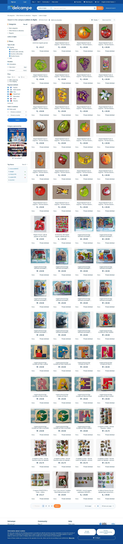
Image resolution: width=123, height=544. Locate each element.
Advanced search (110, 8)
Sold (10, 58)
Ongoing (11, 47)
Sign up (13, 2)
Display (96, 20)
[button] (94, 8)
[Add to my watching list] (47, 25)
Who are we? (11, 524)
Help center (71, 524)
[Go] (97, 506)
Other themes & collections (16, 30)
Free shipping (13, 81)
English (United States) (108, 2)
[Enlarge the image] (40, 32)
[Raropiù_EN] (17, 149)
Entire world (12, 109)
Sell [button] (38, 2)
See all (25, 24)
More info (71, 538)
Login (24, 2)
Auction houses (15, 56)
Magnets (11, 33)
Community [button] (45, 2)
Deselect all (10, 103)
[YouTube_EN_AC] (17, 135)
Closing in (12, 70)
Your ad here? (18, 158)
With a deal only (13, 80)
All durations (12, 64)
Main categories (13, 28)
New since (12, 67)
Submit (17, 120)
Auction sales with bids (17, 51)
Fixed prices (14, 49)
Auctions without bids (17, 54)
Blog (39, 524)
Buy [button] (33, 2)
